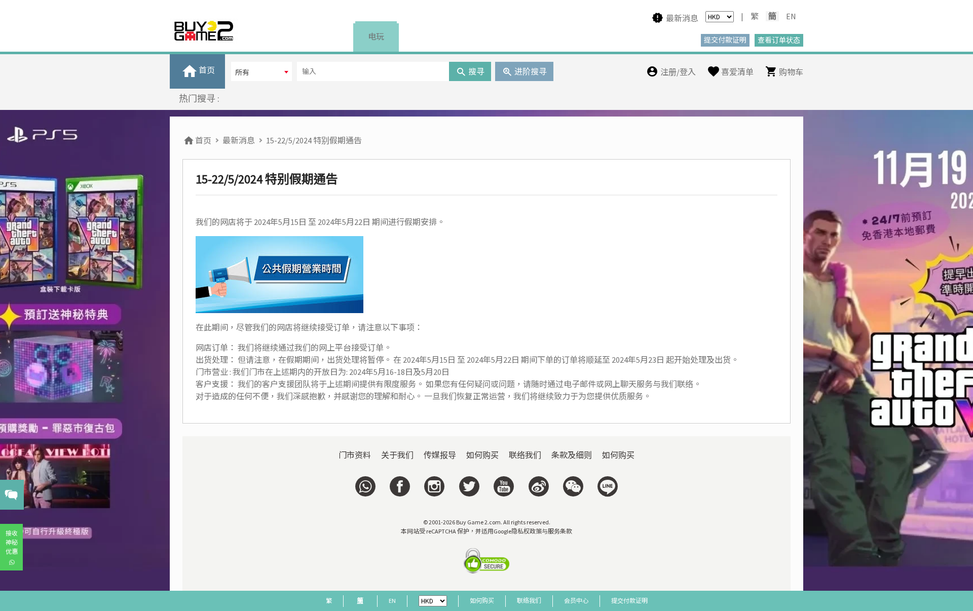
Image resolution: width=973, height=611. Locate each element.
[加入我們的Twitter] (469, 486)
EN (791, 16)
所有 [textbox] (242, 72)
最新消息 (238, 140)
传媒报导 (440, 455)
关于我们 (397, 455)
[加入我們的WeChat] (573, 486)
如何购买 (482, 455)
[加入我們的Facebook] (400, 486)
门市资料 (355, 455)
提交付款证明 (629, 600)
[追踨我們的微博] (538, 486)
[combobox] (261, 71)
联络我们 (525, 455)
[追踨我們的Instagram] (434, 486)
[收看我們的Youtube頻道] (504, 486)
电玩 (376, 36)
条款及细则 (571, 455)
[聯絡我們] (365, 486)
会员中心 (576, 600)
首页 (202, 140)
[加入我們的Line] (607, 486)
